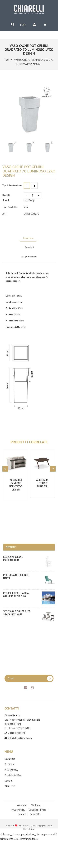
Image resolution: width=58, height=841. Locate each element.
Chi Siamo (10, 764)
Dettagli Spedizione (29, 256)
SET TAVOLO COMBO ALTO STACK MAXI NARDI (16, 613)
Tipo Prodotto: (10, 207)
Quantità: (6, 195)
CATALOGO (10, 786)
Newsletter (10, 758)
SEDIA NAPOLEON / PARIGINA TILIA (13, 558)
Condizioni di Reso (13, 775)
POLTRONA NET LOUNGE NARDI (16, 576)
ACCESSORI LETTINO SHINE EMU (42, 483)
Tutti (7, 59)
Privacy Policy (11, 769)
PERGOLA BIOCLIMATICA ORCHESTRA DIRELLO (16, 594)
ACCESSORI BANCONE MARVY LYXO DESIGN (15, 484)
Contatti (9, 780)
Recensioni (29, 247)
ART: (4, 213)
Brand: (5, 200)
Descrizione (28, 238)
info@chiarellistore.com (20, 738)
